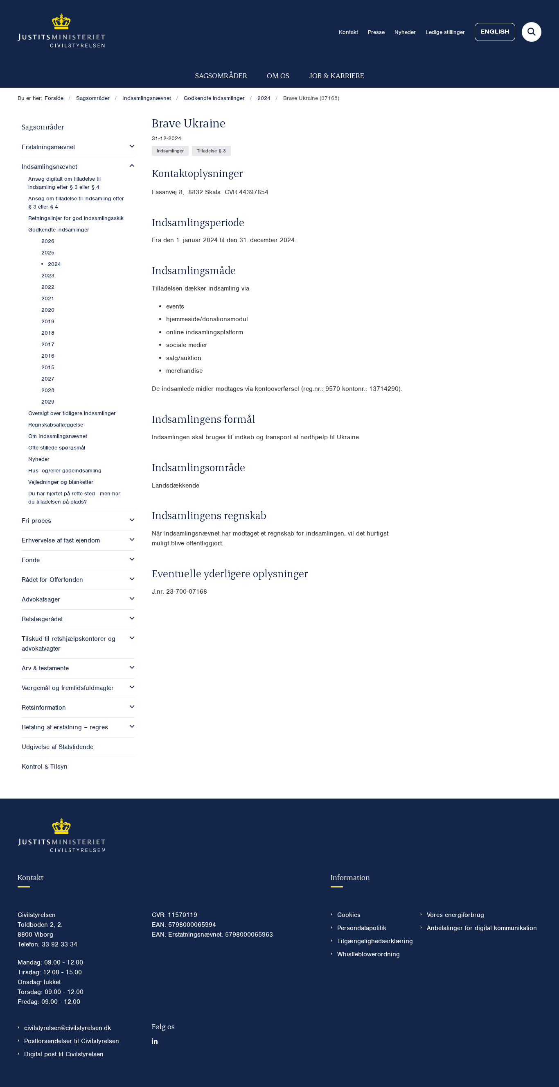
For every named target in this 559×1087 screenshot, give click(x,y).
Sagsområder (221, 75)
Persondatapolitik (361, 928)
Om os (278, 75)
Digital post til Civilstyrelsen (64, 1054)
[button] (130, 146)
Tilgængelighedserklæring (372, 941)
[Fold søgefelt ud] (531, 32)
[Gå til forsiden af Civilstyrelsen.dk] (61, 32)
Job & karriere (336, 75)
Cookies (349, 915)
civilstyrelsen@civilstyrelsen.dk (67, 1028)
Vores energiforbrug (455, 915)
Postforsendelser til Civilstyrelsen (71, 1041)
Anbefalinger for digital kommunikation (482, 928)
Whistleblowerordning (368, 954)
